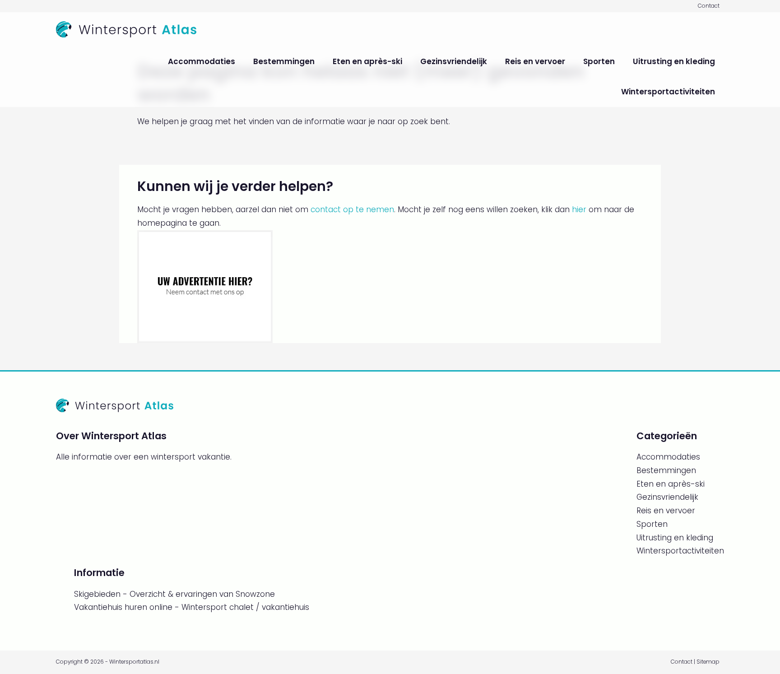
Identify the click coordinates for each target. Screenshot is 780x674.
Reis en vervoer (535, 61)
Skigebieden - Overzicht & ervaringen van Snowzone (174, 594)
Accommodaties (201, 61)
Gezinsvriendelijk (453, 61)
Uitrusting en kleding (674, 61)
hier (579, 209)
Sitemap (708, 661)
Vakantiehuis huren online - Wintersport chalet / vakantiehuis (191, 607)
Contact (709, 5)
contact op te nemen (352, 209)
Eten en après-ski (367, 61)
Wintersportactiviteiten (668, 91)
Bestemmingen (284, 61)
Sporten (599, 61)
